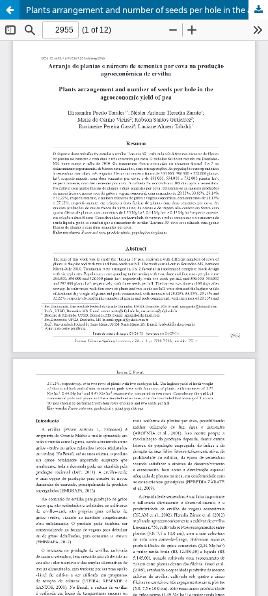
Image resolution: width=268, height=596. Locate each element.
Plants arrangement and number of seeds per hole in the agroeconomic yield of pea (147, 10)
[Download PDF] (258, 10)
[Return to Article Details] (10, 10)
